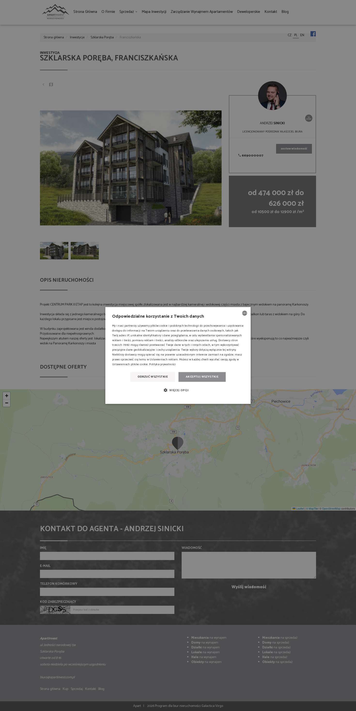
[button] (178, 390)
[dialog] (178, 355)
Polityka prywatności (162, 364)
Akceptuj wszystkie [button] (202, 376)
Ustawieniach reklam (164, 359)
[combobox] (244, 313)
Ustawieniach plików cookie (130, 364)
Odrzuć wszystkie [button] (153, 376)
